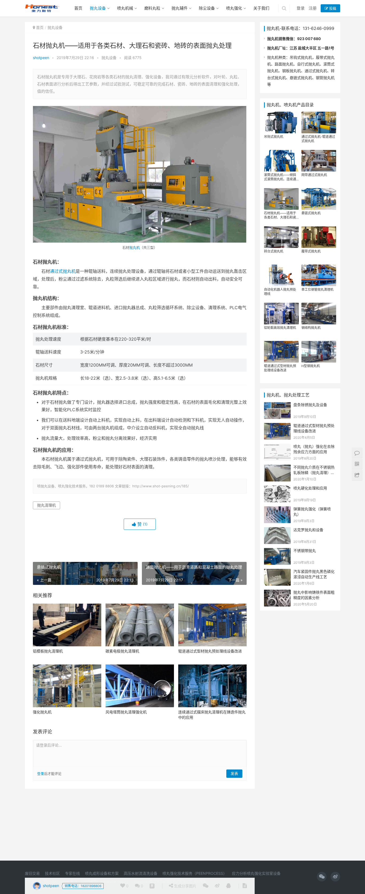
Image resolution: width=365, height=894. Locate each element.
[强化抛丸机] (67, 685)
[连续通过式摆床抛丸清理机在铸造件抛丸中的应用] (212, 685)
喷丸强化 (234, 8)
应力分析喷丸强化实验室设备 (256, 873)
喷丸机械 (125, 8)
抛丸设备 (98, 8)
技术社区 (52, 873)
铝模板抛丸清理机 (48, 651)
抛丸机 (134, 247)
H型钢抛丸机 (310, 366)
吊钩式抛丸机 (273, 137)
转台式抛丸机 (273, 251)
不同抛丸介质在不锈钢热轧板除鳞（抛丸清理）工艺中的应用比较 (314, 472)
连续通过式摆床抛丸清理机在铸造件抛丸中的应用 (212, 715)
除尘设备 (207, 8)
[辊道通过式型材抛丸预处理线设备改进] (212, 625)
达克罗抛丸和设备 (308, 529)
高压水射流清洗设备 (140, 873)
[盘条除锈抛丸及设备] (277, 405)
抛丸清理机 (46, 505)
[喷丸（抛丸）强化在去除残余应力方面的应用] (277, 447)
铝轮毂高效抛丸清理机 (280, 328)
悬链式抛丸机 (311, 213)
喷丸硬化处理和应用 (310, 488)
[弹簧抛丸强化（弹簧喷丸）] (277, 509)
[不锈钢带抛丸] (277, 551)
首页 (78, 8)
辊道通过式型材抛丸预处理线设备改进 (210, 651)
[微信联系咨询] (152, 886)
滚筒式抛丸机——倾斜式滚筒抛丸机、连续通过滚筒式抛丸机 (280, 177)
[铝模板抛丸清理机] (67, 625)
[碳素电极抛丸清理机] (140, 625)
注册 (313, 8)
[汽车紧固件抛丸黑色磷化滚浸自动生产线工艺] (277, 572)
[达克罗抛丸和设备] (277, 530)
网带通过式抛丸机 (314, 175)
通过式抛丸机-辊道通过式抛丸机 (318, 139)
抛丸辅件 (180, 8)
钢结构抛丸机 (311, 328)
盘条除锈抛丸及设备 (310, 404)
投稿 (332, 8)
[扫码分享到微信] (205, 886)
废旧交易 (32, 873)
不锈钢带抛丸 (304, 550)
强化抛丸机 (42, 712)
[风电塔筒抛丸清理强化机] (140, 685)
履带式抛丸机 (311, 251)
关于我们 (261, 8)
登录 (301, 8)
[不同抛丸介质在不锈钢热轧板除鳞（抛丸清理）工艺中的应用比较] (277, 468)
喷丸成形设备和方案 (102, 873)
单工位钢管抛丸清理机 (317, 289)
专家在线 (72, 873)
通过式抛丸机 (63, 271)
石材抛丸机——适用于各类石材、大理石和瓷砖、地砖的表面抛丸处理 (280, 215)
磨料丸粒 (152, 8)
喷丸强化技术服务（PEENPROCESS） (194, 873)
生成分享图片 (184, 886)
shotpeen (41, 57)
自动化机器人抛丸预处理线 (280, 291)
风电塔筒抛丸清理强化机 (126, 712)
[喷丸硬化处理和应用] (277, 489)
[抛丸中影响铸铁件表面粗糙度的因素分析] (277, 593)
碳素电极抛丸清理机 (122, 651)
